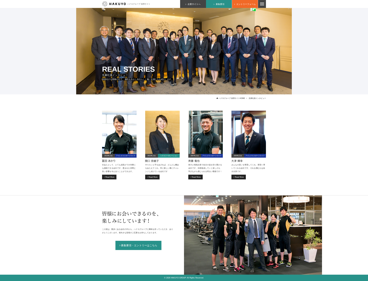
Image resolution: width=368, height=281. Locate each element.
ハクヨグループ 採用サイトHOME (232, 98)
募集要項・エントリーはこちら (139, 245)
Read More (109, 177)
